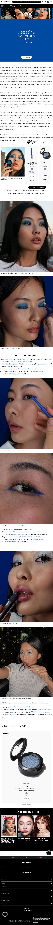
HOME (1, 854)
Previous (44, 142)
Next (50, 142)
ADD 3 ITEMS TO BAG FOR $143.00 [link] (37, 187)
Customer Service (5, 879)
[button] (51, 1)
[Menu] (51, 1)
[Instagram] (29, 911)
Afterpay (3, 903)
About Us (3, 883)
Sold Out (26, 798)
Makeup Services (5, 893)
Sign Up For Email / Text (6, 897)
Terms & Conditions (19, 920)
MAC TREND (6, 854)
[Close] (48, 919)
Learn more (35, 921)
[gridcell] (32, 169)
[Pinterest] (31, 911)
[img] (32, 153)
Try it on (32, 176)
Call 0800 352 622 (26, 872)
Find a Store (3, 886)
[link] (26, 57)
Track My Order (26, 868)
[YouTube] (26, 911)
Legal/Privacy (10, 920)
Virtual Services (4, 890)
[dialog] (32, 163)
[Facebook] (21, 911)
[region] (42, 920)
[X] (24, 911)
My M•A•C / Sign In (5, 900)
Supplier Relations (30, 920)
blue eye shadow (38, 73)
